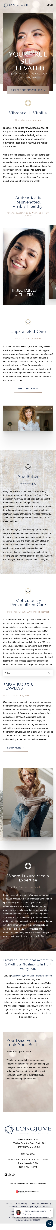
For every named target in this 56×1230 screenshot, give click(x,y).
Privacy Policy (21, 1203)
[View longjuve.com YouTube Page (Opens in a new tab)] (9, 1175)
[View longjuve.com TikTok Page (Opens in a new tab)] (13, 1175)
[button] (43, 5)
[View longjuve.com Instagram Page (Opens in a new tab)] (6, 1175)
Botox (24, 269)
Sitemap (8, 1203)
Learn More (14, 748)
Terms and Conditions (40, 1203)
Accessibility (12, 1207)
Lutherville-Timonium (34, 976)
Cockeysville (17, 976)
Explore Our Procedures (26, 90)
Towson (48, 976)
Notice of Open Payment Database (35, 1207)
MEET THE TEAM (26, 388)
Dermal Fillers (24, 273)
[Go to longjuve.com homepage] (15, 5)
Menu (49, 5)
